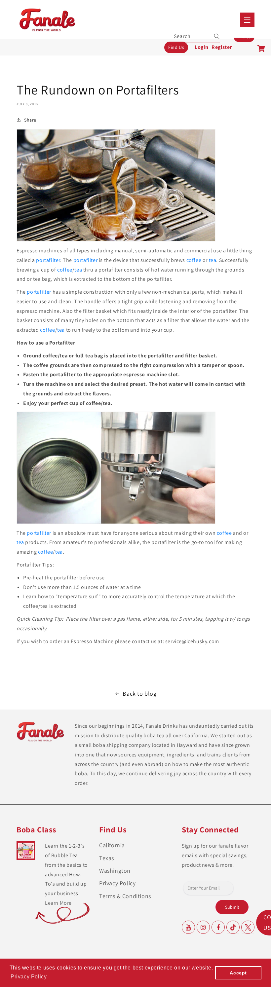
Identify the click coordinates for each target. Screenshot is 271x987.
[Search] (212, 36)
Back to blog (139, 693)
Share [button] (30, 120)
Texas (106, 858)
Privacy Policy (117, 883)
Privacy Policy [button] (29, 976)
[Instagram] (203, 927)
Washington (115, 870)
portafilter (48, 260)
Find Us (176, 47)
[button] (247, 20)
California (112, 845)
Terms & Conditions (125, 896)
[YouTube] (188, 927)
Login (201, 47)
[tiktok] (233, 927)
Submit (232, 907)
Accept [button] (238, 972)
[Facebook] (218, 927)
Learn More (58, 902)
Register (222, 47)
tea (212, 260)
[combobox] (197, 35)
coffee (194, 260)
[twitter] (247, 927)
